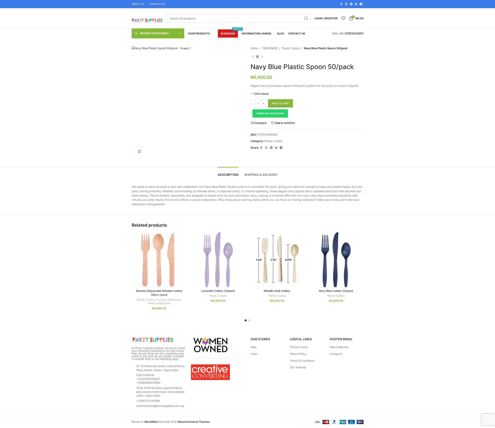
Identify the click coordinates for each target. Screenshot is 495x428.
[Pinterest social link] (351, 4)
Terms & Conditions (302, 360)
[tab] (228, 173)
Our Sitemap (298, 367)
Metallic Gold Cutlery (277, 290)
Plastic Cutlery (291, 48)
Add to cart (280, 103)
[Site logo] (147, 18)
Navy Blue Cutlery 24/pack (336, 290)
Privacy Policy (299, 347)
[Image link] (153, 339)
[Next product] (262, 56)
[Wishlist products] (343, 18)
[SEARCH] (306, 18)
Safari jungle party (159, 303)
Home (254, 48)
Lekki (254, 353)
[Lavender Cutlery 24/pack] (218, 259)
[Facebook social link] (341, 4)
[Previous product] (253, 56)
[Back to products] (257, 56)
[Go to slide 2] (250, 320)
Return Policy (298, 353)
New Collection (339, 347)
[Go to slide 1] (246, 320)
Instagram (336, 353)
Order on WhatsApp (270, 113)
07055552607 (354, 33)
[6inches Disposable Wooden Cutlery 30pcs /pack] (159, 259)
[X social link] (346, 4)
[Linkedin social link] (356, 4)
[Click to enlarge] (139, 151)
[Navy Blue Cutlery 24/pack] (336, 259)
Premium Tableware (168, 299)
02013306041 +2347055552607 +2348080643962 (148, 378)
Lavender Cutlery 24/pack (218, 290)
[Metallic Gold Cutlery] (277, 259)
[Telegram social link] (361, 4)
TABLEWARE (270, 48)
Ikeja (254, 347)
